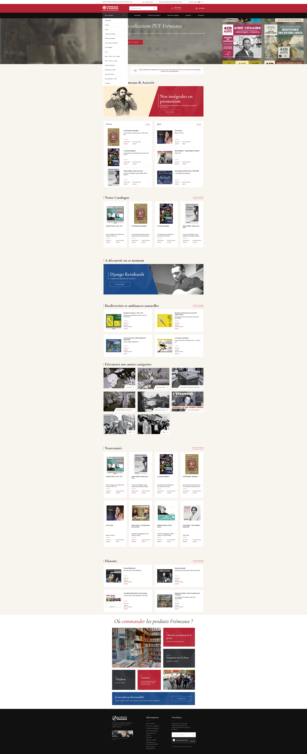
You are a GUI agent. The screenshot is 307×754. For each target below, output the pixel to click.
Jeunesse (107, 83)
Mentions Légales (151, 740)
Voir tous (148, 124)
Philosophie (108, 20)
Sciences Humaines (110, 34)
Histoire (107, 25)
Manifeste (188, 15)
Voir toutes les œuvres (197, 447)
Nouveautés (137, 15)
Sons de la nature (109, 74)
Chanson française (110, 65)
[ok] (193, 735)
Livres (106, 29)
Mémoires (149, 737)
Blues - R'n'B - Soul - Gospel (112, 56)
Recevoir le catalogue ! (152, 726)
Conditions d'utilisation (152, 728)
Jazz (106, 52)
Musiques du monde (110, 69)
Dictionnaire (201, 15)
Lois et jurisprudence (152, 730)
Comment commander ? (154, 15)
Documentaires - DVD (111, 78)
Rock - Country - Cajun (111, 61)
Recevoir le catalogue (173, 15)
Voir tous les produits (198, 197)
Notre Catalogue (109, 15)
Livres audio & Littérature (111, 43)
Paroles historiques (110, 38)
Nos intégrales (108, 47)
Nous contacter (150, 723)
